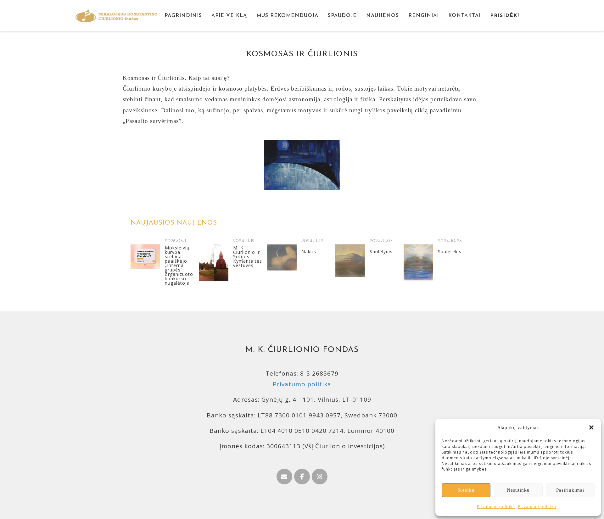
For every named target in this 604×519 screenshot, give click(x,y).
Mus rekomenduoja (287, 15)
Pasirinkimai (570, 490)
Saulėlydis (381, 251)
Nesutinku (518, 490)
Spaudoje (342, 15)
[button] (591, 427)
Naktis (308, 251)
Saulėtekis (449, 251)
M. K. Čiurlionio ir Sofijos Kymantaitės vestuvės (247, 257)
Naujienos (382, 15)
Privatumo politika (496, 506)
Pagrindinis (183, 15)
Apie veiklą (229, 15)
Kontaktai (464, 15)
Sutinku (466, 490)
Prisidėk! (504, 15)
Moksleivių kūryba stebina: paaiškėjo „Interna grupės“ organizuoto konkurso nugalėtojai (179, 265)
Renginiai (423, 15)
